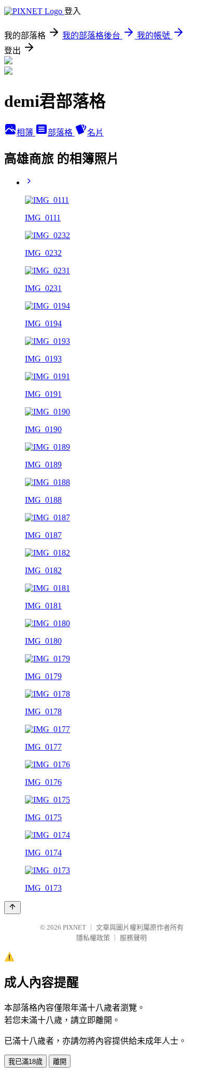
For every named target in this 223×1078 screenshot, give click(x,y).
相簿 (26, 132)
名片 (95, 132)
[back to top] (12, 907)
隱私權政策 (93, 938)
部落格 (61, 132)
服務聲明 (133, 938)
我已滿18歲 (25, 1062)
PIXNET (74, 927)
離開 (59, 1062)
